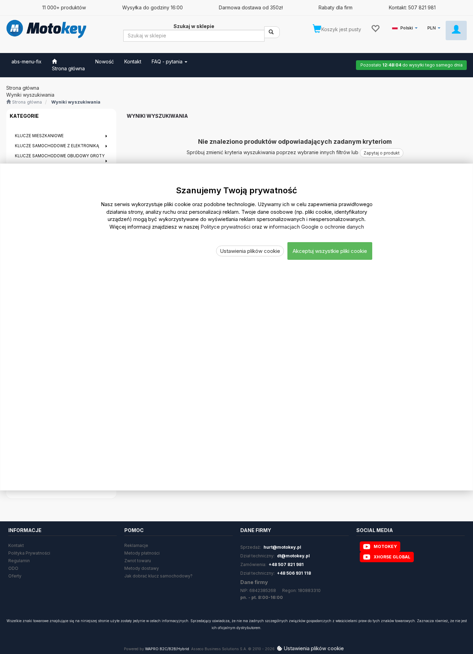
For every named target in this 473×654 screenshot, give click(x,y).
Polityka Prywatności (29, 553)
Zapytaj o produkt (382, 153)
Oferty (14, 575)
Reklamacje (136, 545)
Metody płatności (142, 553)
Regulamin (19, 560)
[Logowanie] (456, 30)
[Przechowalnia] (375, 28)
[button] (406, 26)
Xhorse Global (392, 556)
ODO (13, 568)
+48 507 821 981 (286, 564)
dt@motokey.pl (293, 555)
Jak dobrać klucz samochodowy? (158, 575)
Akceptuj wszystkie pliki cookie (330, 251)
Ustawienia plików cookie (250, 251)
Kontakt (16, 545)
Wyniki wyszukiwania (75, 102)
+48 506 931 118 (294, 573)
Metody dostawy (141, 568)
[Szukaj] (272, 32)
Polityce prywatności (225, 226)
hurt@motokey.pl (282, 547)
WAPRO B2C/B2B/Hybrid (167, 649)
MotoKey (385, 546)
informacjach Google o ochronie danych (316, 226)
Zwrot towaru (137, 560)
